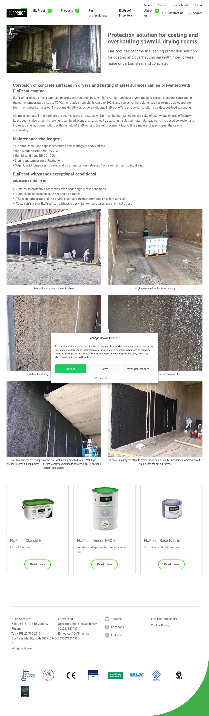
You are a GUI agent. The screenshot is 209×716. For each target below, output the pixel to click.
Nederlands (181, 5)
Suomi (147, 5)
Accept (70, 369)
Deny (104, 369)
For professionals (98, 13)
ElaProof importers (126, 13)
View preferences (138, 369)
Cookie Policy (160, 625)
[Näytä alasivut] (50, 11)
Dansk (198, 5)
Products (67, 10)
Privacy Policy (102, 378)
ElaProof (39, 10)
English (162, 5)
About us (148, 13)
